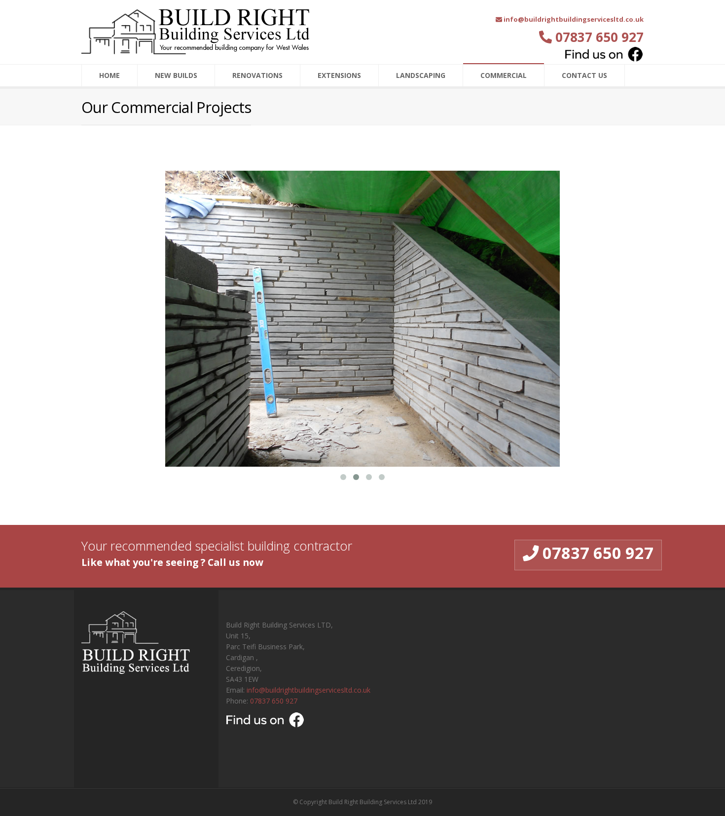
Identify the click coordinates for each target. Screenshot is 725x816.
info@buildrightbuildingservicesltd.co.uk (308, 690)
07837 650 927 (273, 700)
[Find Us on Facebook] (604, 54)
